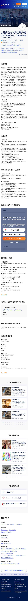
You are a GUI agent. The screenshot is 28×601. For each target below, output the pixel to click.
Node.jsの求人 (12, 530)
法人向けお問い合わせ (19, 584)
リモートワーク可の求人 (20, 549)
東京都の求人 (4, 537)
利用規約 (4, 224)
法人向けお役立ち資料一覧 (20, 586)
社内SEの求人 (19, 524)
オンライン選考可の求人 (7, 553)
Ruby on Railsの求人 (6, 532)
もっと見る (4, 295)
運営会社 (3, 588)
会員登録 (18, 4)
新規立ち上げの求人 (20, 555)
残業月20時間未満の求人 (7, 558)
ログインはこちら (14, 242)
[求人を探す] (14, 4)
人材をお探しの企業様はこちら (20, 6)
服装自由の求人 (5, 551)
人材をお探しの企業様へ (6, 584)
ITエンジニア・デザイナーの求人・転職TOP (9, 574)
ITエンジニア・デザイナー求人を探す (10, 563)
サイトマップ (17, 581)
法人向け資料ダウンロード (6, 586)
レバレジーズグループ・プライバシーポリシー (13, 224)
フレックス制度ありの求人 (7, 555)
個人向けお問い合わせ (19, 579)
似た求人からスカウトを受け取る (14, 571)
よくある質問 (4, 581)
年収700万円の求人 (6, 543)
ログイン (24, 4)
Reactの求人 (4, 530)
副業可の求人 (13, 551)
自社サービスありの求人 (7, 549)
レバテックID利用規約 (11, 224)
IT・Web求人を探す (5, 579)
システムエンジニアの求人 (7, 524)
